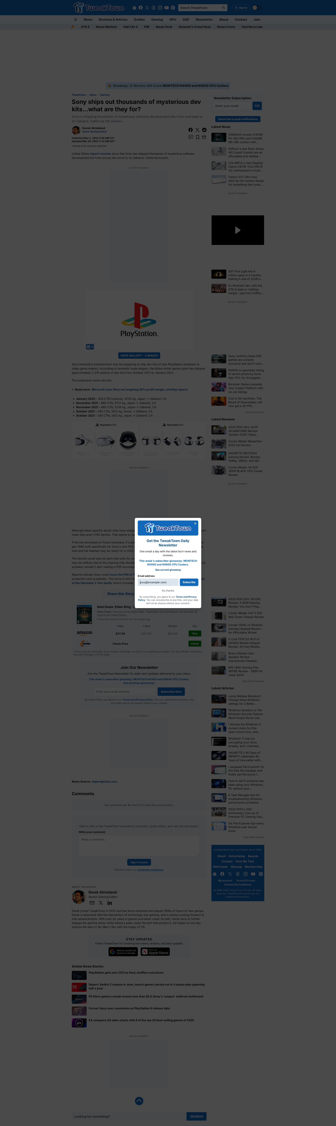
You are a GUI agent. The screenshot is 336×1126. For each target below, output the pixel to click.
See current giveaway (168, 569)
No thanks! (168, 590)
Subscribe (189, 582)
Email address (146, 575)
